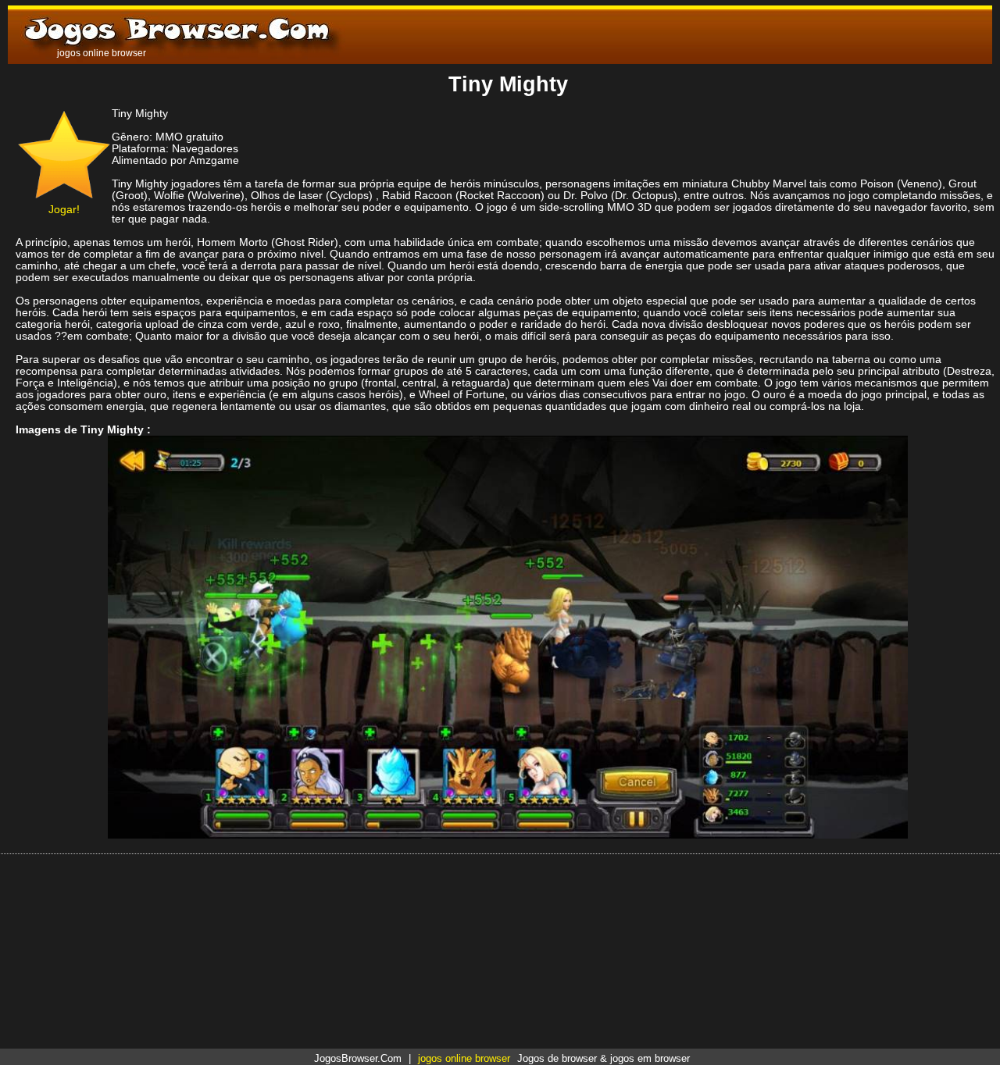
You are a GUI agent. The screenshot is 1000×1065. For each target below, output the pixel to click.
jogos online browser (464, 1058)
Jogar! (64, 209)
